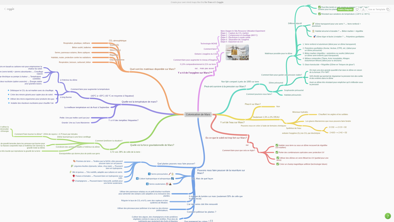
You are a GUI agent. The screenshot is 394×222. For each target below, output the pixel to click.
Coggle (220, 2)
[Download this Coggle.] (363, 9)
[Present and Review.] (357, 9)
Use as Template (376, 9)
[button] (388, 216)
